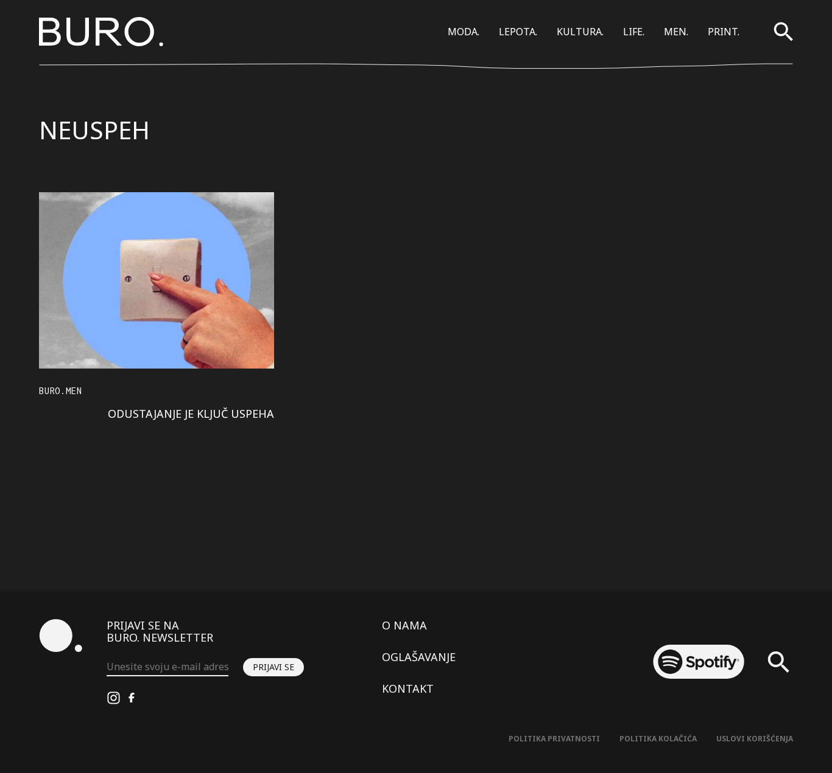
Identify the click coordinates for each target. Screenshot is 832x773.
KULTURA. (580, 31)
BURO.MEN (60, 391)
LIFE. (633, 31)
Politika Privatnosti (554, 738)
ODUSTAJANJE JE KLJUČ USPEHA (191, 413)
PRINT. (723, 31)
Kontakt (408, 688)
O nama (404, 625)
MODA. (463, 31)
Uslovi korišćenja (754, 738)
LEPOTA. (518, 31)
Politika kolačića (658, 738)
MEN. (676, 31)
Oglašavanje (419, 657)
